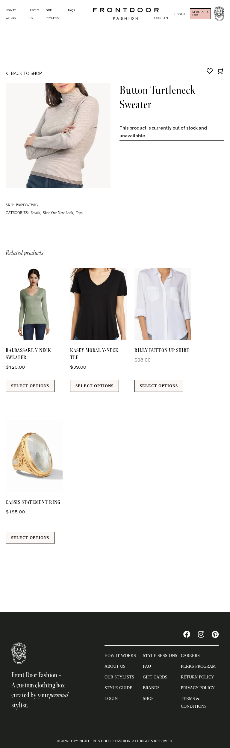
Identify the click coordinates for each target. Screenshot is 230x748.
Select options (30, 386)
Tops (79, 213)
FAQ (147, 666)
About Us (115, 666)
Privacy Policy (198, 688)
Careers (190, 655)
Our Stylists (119, 677)
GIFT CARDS (155, 677)
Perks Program (198, 666)
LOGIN (111, 698)
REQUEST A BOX (200, 14)
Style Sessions (160, 655)
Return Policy (197, 677)
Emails (35, 213)
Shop (148, 698)
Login (179, 14)
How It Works (120, 655)
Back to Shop (26, 73)
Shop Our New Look (58, 213)
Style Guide (118, 688)
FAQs (71, 10)
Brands (151, 688)
